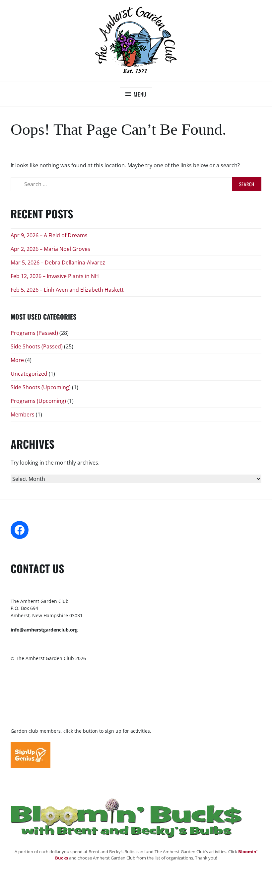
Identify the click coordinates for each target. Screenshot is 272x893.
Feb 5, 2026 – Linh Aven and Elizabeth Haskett (67, 289)
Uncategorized (29, 373)
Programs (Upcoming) (38, 401)
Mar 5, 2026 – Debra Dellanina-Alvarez (58, 262)
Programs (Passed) (34, 332)
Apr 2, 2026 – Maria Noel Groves (50, 249)
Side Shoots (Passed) (37, 346)
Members (22, 414)
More (17, 360)
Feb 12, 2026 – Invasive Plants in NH (55, 276)
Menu (140, 94)
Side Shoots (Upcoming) (41, 387)
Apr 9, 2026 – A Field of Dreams (49, 235)
